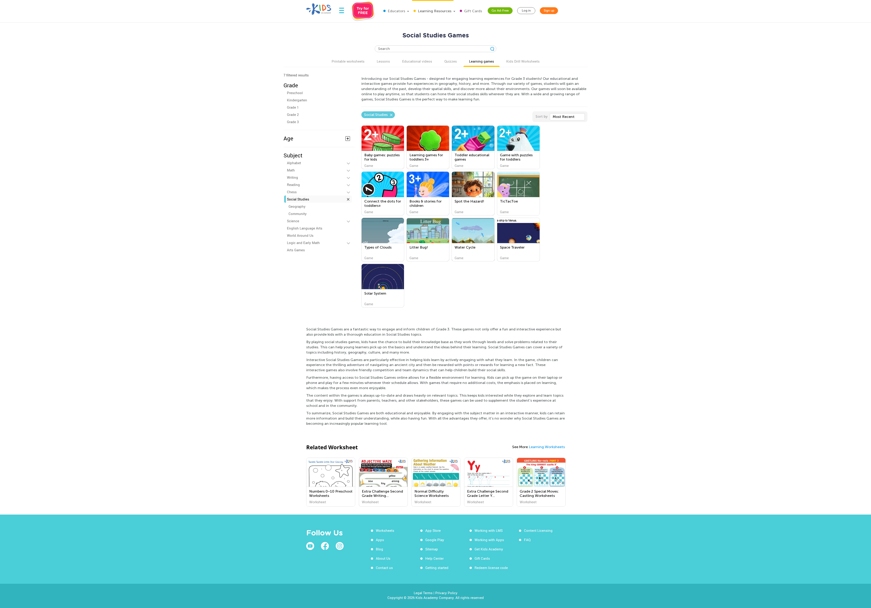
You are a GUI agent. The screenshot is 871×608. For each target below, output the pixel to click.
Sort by (542, 116)
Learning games (481, 61)
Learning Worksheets (547, 447)
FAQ (527, 539)
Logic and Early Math (303, 242)
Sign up (549, 10)
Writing (292, 177)
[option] (330, 482)
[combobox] (567, 116)
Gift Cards (472, 11)
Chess (292, 192)
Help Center (434, 558)
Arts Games (296, 250)
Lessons (383, 61)
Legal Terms (423, 593)
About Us (383, 558)
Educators (396, 11)
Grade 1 (293, 107)
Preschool (295, 92)
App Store (433, 530)
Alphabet (294, 163)
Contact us (384, 567)
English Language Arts (304, 228)
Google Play (434, 539)
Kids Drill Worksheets (523, 61)
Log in (526, 10)
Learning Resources (434, 11)
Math (291, 170)
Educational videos (417, 61)
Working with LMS (489, 530)
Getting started (436, 567)
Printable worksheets (348, 61)
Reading (293, 184)
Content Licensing (538, 530)
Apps (380, 539)
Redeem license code (491, 567)
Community (298, 213)
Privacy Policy (446, 593)
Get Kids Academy (489, 549)
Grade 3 (293, 122)
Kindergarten (297, 100)
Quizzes (450, 61)
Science (293, 221)
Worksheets (385, 530)
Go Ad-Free (500, 10)
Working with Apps (489, 539)
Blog (379, 549)
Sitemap (431, 549)
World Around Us (300, 235)
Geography (297, 206)
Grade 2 (293, 114)
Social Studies (298, 199)
